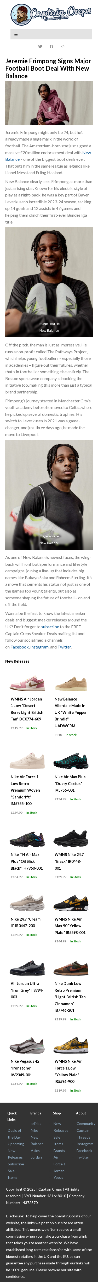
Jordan (36, 1157)
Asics (35, 1150)
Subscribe (16, 1164)
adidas (36, 1123)
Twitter (64, 646)
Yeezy (58, 1177)
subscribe (50, 626)
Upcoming (16, 1143)
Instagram (39, 646)
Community (86, 1123)
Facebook (19, 646)
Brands (59, 1150)
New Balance (49, 330)
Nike (34, 1130)
